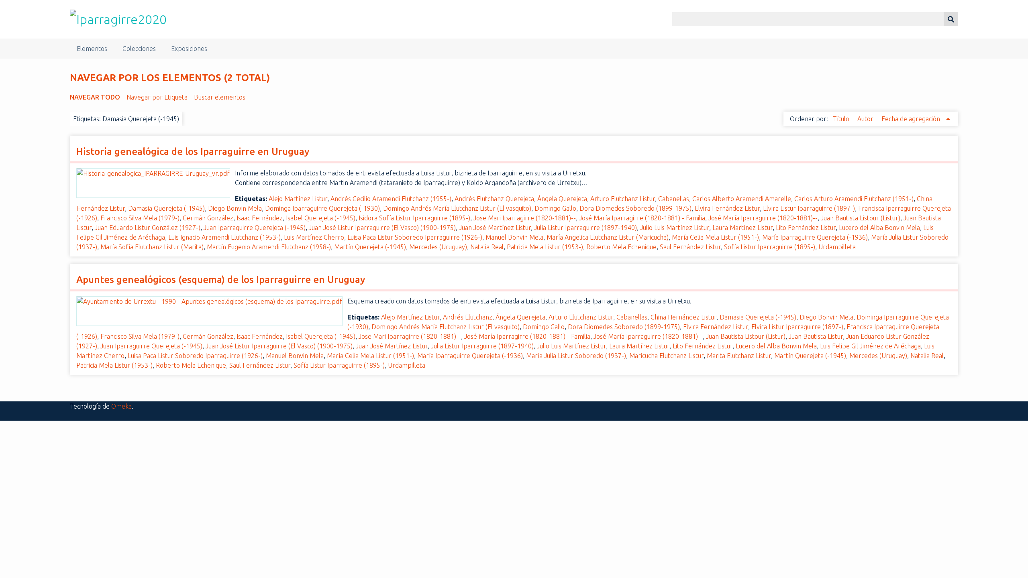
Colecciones (139, 48)
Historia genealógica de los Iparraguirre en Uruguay (192, 151)
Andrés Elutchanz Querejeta (494, 198)
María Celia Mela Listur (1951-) (715, 237)
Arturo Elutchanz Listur (622, 198)
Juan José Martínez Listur (495, 227)
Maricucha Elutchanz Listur (666, 355)
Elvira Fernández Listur (727, 208)
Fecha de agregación (911, 118)
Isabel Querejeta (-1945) (320, 218)
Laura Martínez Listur (742, 227)
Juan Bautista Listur (816, 336)
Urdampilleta (837, 246)
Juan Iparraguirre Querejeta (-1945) (255, 227)
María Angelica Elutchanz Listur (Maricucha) (608, 237)
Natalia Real (487, 246)
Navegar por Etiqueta (157, 97)
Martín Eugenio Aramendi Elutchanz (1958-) (269, 246)
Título (842, 118)
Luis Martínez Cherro (314, 237)
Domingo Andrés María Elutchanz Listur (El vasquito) (457, 208)
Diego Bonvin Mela (235, 208)
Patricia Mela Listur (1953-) (545, 246)
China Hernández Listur (683, 317)
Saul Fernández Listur (690, 246)
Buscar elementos (219, 97)
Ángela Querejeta (562, 198)
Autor (866, 118)
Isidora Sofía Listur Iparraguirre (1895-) (414, 218)
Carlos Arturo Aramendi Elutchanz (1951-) (854, 198)
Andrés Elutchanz (467, 317)
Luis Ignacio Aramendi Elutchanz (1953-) (224, 237)
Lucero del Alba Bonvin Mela (879, 227)
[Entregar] (951, 19)
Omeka (121, 406)
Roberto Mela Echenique (621, 246)
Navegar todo (95, 97)
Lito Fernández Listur (806, 227)
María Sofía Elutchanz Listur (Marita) (152, 246)
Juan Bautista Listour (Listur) (860, 218)
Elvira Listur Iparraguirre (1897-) (809, 208)
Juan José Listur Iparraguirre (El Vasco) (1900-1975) (382, 227)
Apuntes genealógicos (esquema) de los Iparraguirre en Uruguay (220, 279)
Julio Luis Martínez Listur (674, 227)
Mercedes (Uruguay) (438, 246)
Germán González (208, 218)
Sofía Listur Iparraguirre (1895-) (769, 246)
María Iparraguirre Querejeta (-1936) (815, 237)
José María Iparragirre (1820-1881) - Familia (642, 218)
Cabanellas (673, 198)
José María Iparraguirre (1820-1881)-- (763, 218)
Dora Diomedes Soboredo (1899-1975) (635, 208)
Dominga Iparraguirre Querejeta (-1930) (322, 208)
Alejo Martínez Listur (298, 198)
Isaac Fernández (260, 218)
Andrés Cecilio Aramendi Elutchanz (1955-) (390, 198)
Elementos (92, 48)
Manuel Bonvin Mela (514, 237)
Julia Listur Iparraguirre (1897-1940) (585, 227)
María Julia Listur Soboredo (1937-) (576, 355)
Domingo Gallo (555, 208)
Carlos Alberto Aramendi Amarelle (741, 198)
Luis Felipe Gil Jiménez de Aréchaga (870, 346)
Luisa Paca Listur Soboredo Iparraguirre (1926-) (414, 237)
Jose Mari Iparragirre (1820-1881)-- (524, 218)
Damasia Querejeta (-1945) (166, 208)
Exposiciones (189, 48)
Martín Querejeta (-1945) (370, 246)
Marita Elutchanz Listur (739, 355)
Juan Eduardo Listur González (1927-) (147, 227)
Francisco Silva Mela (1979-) (139, 218)
